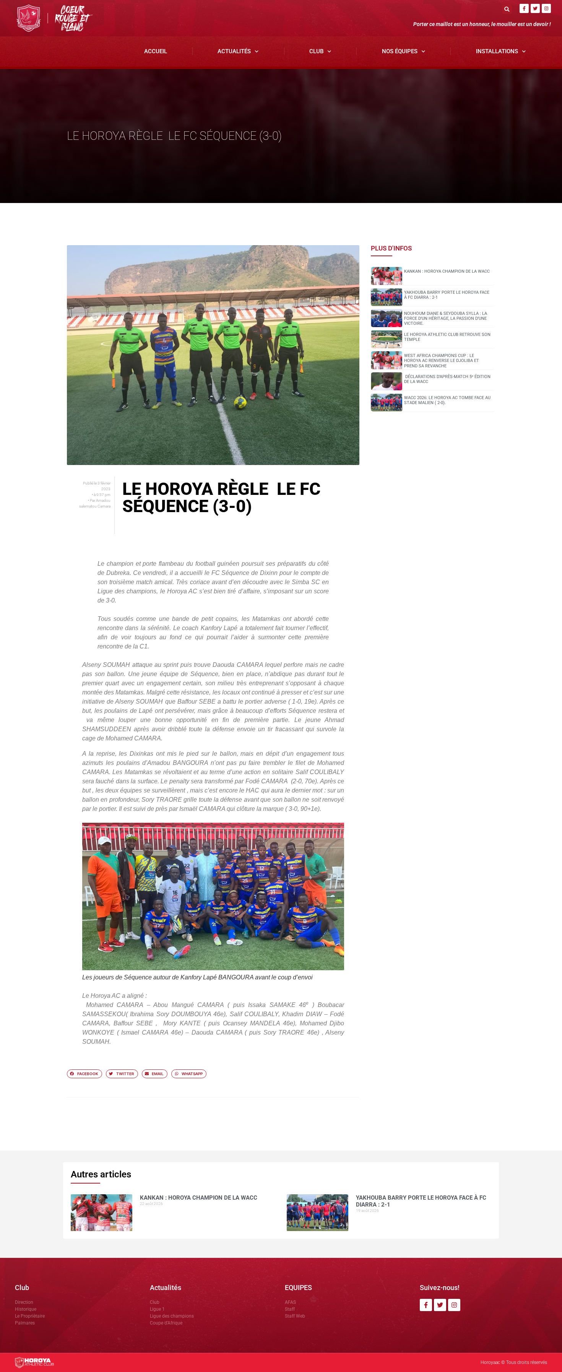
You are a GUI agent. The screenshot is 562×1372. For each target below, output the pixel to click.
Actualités (234, 51)
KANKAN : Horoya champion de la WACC (447, 271)
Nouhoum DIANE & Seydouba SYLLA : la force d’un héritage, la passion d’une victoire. (445, 318)
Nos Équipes (399, 51)
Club (316, 51)
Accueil (155, 51)
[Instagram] (546, 8)
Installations (497, 51)
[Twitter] (535, 8)
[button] (507, 9)
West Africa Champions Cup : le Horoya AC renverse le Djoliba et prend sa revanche (441, 360)
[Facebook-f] (524, 8)
